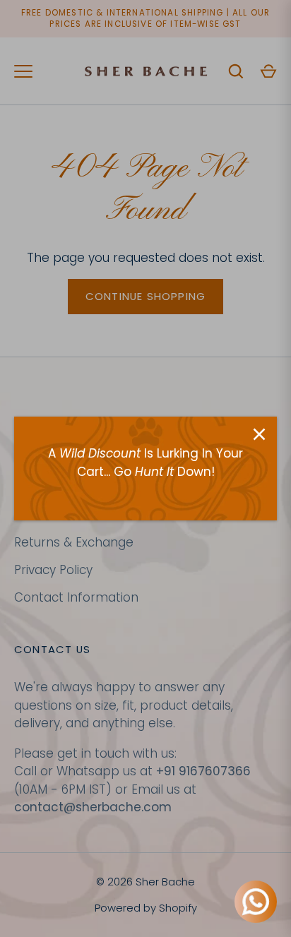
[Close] (259, 434)
